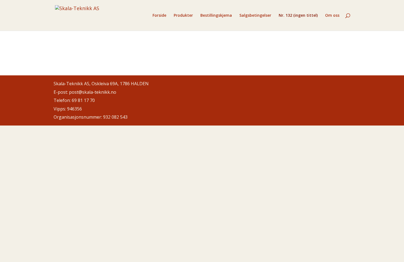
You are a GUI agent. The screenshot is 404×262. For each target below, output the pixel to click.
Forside (159, 15)
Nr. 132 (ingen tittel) (298, 15)
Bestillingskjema (216, 15)
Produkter (183, 15)
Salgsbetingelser (255, 15)
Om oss (332, 15)
